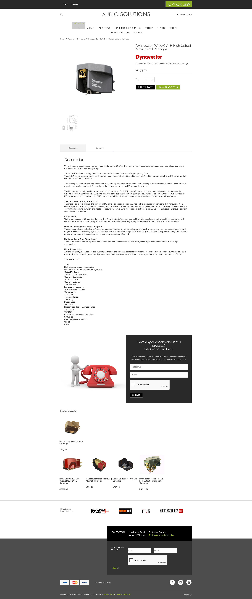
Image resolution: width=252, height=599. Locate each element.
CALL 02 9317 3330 (168, 87)
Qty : (138, 79)
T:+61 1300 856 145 (157, 532)
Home (62, 39)
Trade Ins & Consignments (127, 28)
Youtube (189, 582)
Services (161, 28)
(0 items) (184, 15)
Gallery (149, 28)
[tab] (73, 148)
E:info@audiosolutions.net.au (161, 535)
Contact (174, 28)
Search (62, 14)
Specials (138, 33)
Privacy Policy (109, 594)
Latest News (104, 28)
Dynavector (81, 39)
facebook (172, 582)
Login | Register (71, 4)
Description (73, 148)
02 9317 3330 (181, 4)
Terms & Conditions (120, 33)
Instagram (180, 582)
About (90, 28)
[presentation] (150, 385)
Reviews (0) (100, 148)
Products (79, 23)
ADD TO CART (145, 87)
